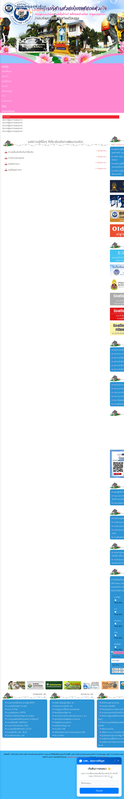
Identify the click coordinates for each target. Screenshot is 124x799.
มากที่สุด (117, 597)
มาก (115, 608)
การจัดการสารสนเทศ (16, 158)
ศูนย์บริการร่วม (13, 163)
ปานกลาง (117, 620)
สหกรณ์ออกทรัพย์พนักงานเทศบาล (67, 719)
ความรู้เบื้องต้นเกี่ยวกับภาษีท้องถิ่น (20, 152)
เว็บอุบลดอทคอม (102, 757)
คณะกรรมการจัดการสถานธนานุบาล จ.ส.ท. (70, 715)
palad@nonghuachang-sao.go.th (78, 757)
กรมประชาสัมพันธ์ (108, 706)
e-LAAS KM (59, 728)
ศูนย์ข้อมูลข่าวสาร (15, 169)
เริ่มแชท (99, 791)
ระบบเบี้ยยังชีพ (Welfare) (17, 722)
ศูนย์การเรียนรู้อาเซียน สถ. (64, 702)
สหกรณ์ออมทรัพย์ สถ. (63, 712)
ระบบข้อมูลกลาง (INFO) (16, 712)
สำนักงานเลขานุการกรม (110, 702)
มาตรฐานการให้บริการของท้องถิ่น (67, 709)
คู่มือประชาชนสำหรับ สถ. (63, 706)
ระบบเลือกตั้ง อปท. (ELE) (17, 732)
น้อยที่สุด (117, 644)
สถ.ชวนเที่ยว (59, 735)
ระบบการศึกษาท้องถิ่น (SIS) (17, 725)
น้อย (115, 632)
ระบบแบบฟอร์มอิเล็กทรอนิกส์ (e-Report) (23, 719)
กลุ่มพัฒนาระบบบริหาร (62, 722)
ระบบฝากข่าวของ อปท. (16, 735)
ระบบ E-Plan (12, 709)
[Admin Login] (111, 777)
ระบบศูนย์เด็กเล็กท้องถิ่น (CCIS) (19, 728)
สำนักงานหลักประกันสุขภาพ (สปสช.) (21, 715)
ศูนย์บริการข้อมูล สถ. (62, 725)
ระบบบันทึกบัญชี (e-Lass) (17, 706)
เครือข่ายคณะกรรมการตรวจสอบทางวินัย (69, 732)
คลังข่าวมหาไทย (108, 728)
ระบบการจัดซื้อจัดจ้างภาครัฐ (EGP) (21, 702)
